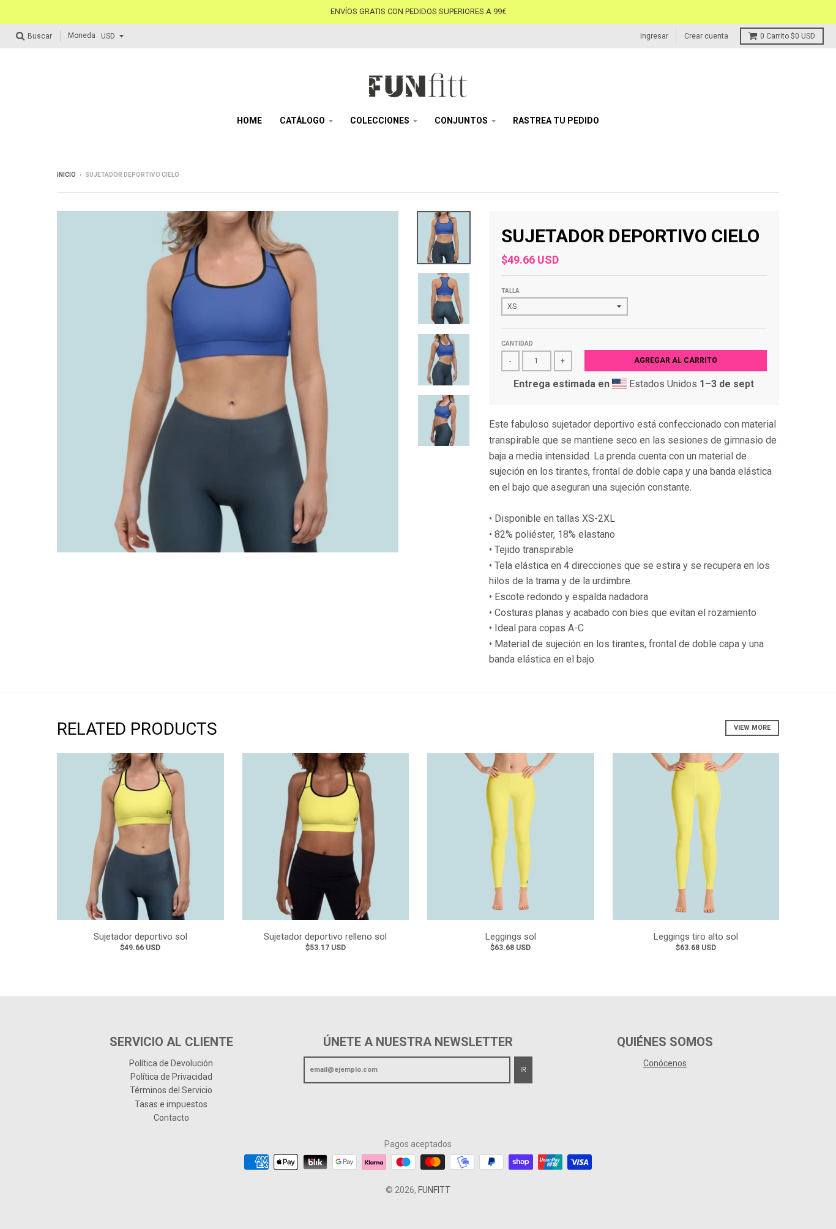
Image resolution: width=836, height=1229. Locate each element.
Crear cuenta (706, 35)
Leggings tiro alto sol (696, 936)
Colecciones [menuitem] (379, 120)
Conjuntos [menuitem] (461, 120)
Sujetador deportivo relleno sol (325, 936)
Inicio (66, 174)
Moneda (81, 35)
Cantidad (517, 343)
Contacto (171, 1118)
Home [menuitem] (249, 120)
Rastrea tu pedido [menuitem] (556, 120)
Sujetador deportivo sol (140, 936)
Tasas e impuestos (171, 1104)
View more (752, 728)
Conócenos (665, 1063)
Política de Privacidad (171, 1077)
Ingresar (654, 35)
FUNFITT (434, 1190)
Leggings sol (510, 936)
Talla (510, 291)
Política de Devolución (171, 1063)
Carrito (787, 36)
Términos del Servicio (171, 1090)
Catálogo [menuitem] (302, 120)
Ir (523, 1070)
